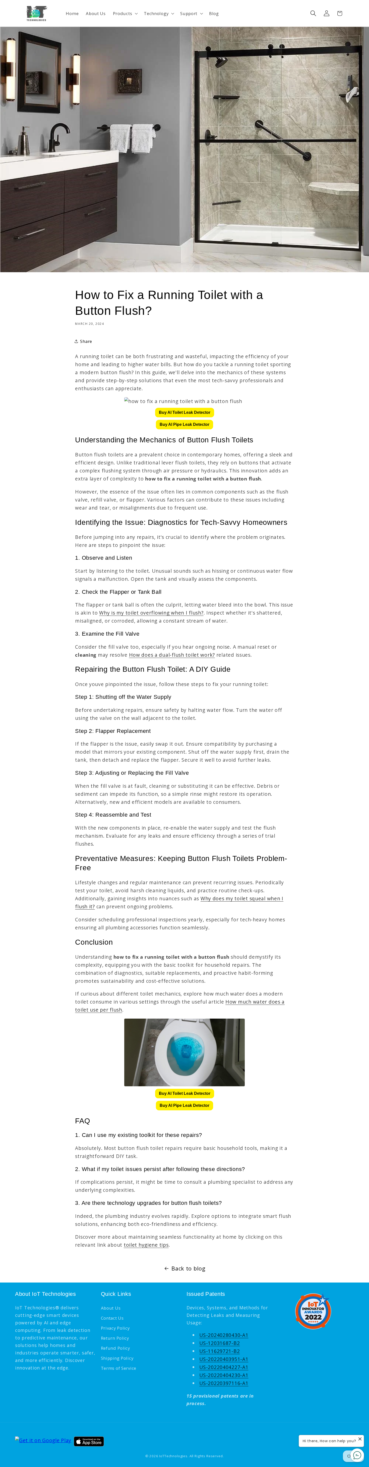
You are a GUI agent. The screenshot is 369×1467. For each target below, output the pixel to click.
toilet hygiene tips (146, 1244)
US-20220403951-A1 (223, 1359)
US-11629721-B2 (219, 1351)
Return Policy (115, 1338)
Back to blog (188, 1268)
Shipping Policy (117, 1358)
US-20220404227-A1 (223, 1367)
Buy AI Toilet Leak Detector (184, 412)
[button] (124, 13)
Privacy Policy (115, 1328)
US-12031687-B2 (219, 1343)
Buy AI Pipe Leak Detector (184, 424)
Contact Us (112, 1318)
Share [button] (86, 341)
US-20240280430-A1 (223, 1335)
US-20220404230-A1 (223, 1375)
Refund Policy (115, 1348)
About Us (111, 1308)
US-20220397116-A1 (223, 1383)
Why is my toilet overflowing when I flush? (151, 612)
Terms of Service (119, 1368)
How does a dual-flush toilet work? (172, 654)
